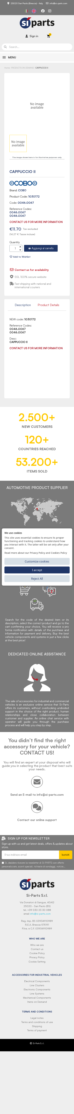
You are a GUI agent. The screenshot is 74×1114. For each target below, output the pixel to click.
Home (7, 67)
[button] (41, 248)
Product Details (48, 305)
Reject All (37, 578)
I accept (37, 570)
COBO (22, 190)
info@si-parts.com (40, 913)
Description (23, 305)
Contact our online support (37, 820)
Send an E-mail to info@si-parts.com (37, 794)
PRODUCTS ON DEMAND (22, 67)
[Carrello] (48, 36)
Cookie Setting (37, 961)
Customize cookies (37, 561)
